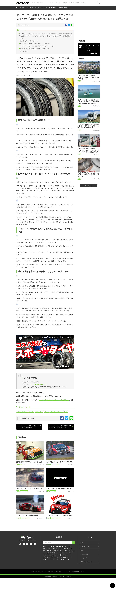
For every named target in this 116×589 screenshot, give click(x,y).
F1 (50, 555)
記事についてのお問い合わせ (54, 571)
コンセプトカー (69, 552)
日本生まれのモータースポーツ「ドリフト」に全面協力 (35, 43)
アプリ (49, 552)
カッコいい (53, 491)
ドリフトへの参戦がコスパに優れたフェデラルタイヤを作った (36, 46)
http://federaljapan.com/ (38, 384)
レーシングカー (51, 548)
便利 (48, 491)
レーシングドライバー (66, 557)
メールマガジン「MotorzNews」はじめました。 (54, 400)
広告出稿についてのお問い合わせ (71, 571)
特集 (19, 25)
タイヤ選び (38, 411)
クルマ (47, 411)
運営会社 (83, 571)
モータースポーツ (56, 411)
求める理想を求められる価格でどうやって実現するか (34, 48)
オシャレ (59, 550)
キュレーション (60, 552)
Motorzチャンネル (85, 561)
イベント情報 (46, 557)
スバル (70, 548)
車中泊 (53, 552)
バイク (44, 552)
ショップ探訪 (84, 554)
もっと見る (88, 185)
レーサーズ (84, 558)
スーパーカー (64, 555)
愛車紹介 (19, 464)
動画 (65, 411)
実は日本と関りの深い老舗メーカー (29, 41)
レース (31, 411)
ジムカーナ (57, 557)
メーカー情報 (23, 51)
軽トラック (67, 546)
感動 (44, 550)
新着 (82, 542)
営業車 (44, 548)
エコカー (50, 546)
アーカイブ (45, 555)
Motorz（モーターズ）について (38, 571)
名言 (66, 548)
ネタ (51, 550)
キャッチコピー (60, 548)
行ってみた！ (51, 559)
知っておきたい (22, 411)
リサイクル (71, 550)
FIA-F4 (45, 559)
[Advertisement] (89, 26)
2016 (52, 557)
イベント (58, 559)
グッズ (62, 559)
